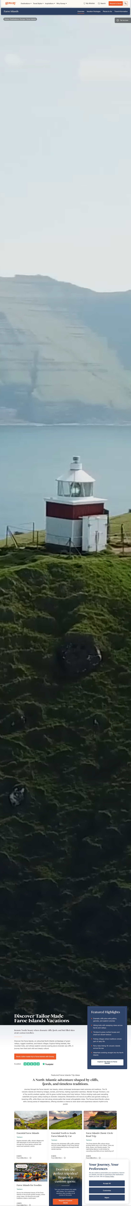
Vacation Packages (94, 11)
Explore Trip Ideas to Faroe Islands (107, 1062)
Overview (80, 11)
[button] (123, 20)
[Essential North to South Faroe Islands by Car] (65, 1136)
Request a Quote (116, 3)
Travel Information (121, 11)
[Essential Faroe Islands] (30, 1136)
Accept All (107, 1183)
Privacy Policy (109, 1176)
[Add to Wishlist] (45, 1114)
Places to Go (107, 11)
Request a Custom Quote (65, 1202)
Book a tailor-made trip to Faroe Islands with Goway (35, 1056)
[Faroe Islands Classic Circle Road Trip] (100, 1136)
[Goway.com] (11, 3)
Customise (107, 1190)
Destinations (14, 19)
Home (7, 19)
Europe (22, 19)
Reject (107, 1198)
